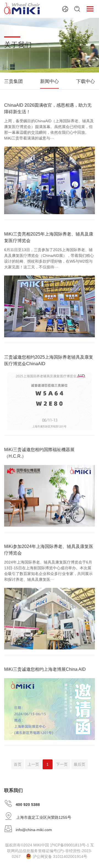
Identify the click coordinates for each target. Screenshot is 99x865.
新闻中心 (49, 81)
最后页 (79, 764)
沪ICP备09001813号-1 (69, 845)
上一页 (33, 764)
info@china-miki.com (34, 830)
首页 (17, 764)
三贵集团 (13, 81)
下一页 (62, 764)
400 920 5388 (28, 804)
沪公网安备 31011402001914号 (60, 856)
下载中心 (85, 81)
